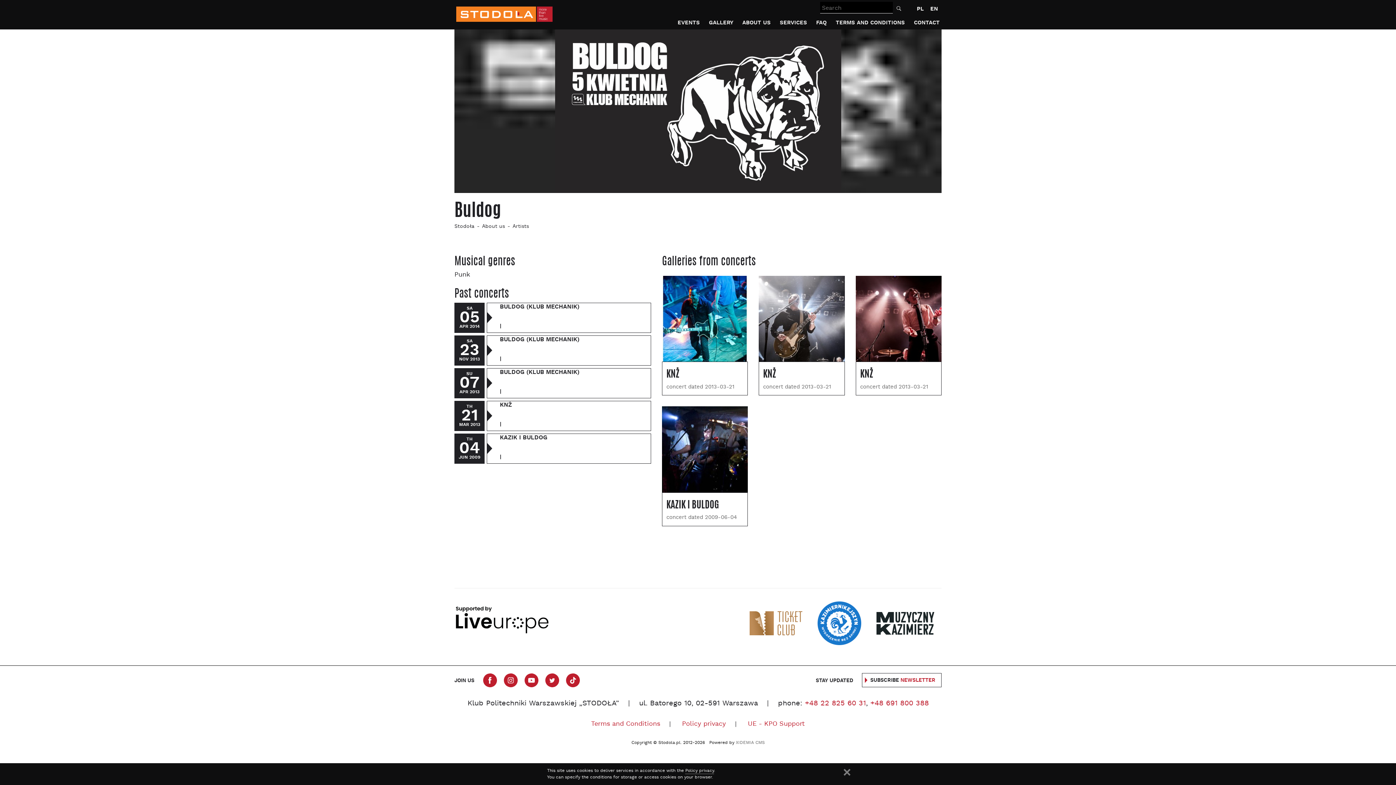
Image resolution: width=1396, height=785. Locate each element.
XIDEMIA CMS (750, 743)
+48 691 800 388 (899, 704)
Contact (927, 22)
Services (793, 22)
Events (689, 22)
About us (756, 22)
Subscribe (902, 680)
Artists (521, 226)
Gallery (721, 22)
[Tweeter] (552, 680)
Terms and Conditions (870, 22)
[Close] (847, 772)
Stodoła (464, 226)
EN (934, 8)
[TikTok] (573, 680)
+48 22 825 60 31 (835, 704)
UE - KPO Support (776, 724)
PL (920, 8)
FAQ (821, 22)
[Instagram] (511, 680)
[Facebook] (490, 680)
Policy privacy (704, 724)
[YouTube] (531, 680)
